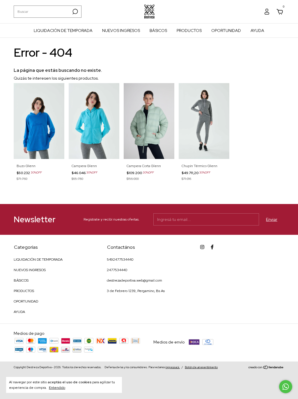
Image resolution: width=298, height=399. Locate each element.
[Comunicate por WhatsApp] (285, 386)
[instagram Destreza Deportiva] (202, 247)
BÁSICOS (158, 30)
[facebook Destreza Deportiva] (212, 247)
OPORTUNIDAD (226, 30)
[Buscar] (74, 11)
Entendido (57, 387)
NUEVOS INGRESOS (121, 30)
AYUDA (257, 30)
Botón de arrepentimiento (201, 367)
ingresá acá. (173, 367)
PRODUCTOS (189, 30)
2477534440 (117, 270)
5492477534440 (120, 259)
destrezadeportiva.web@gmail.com (134, 280)
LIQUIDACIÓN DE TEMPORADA (63, 30)
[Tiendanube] (266, 368)
